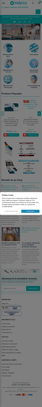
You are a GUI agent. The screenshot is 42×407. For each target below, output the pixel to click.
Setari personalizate (11, 211)
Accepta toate (30, 211)
